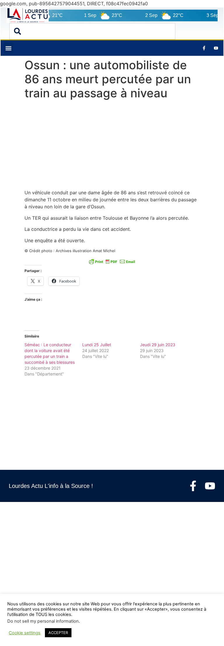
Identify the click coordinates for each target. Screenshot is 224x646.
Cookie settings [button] (25, 632)
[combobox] (92, 31)
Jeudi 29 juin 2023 (157, 344)
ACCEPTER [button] (58, 632)
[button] (8, 48)
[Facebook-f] (193, 486)
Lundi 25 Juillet (96, 344)
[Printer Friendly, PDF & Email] (112, 261)
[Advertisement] (112, 146)
